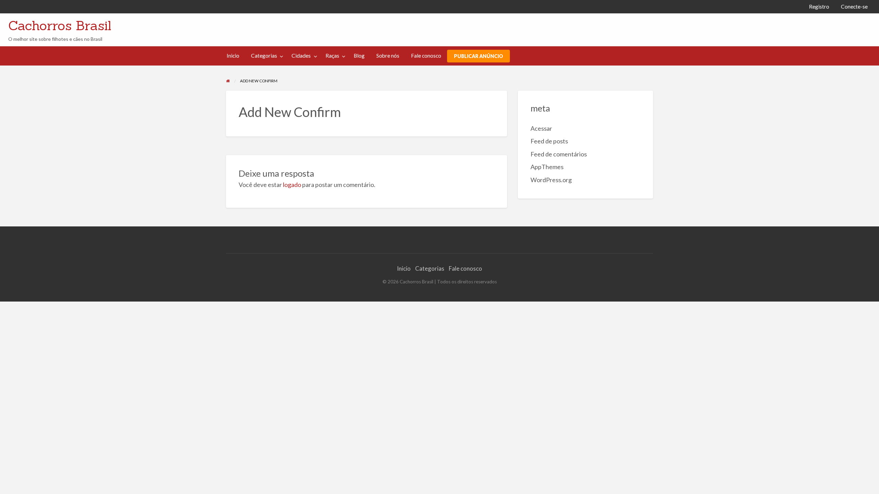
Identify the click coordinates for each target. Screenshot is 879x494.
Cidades (301, 55)
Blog (359, 55)
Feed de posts (549, 141)
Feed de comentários (558, 154)
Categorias (264, 55)
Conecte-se (854, 6)
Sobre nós (387, 55)
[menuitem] (819, 6)
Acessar (541, 128)
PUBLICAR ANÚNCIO (478, 56)
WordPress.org (551, 180)
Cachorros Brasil (59, 25)
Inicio (233, 55)
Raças (332, 55)
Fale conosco (426, 55)
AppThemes (546, 166)
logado (292, 184)
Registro (819, 6)
